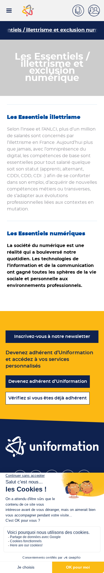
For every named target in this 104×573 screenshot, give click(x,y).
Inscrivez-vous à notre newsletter (52, 336)
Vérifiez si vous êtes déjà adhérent (47, 398)
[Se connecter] (96, 10)
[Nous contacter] (80, 9)
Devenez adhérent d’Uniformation (47, 381)
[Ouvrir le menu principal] (9, 10)
